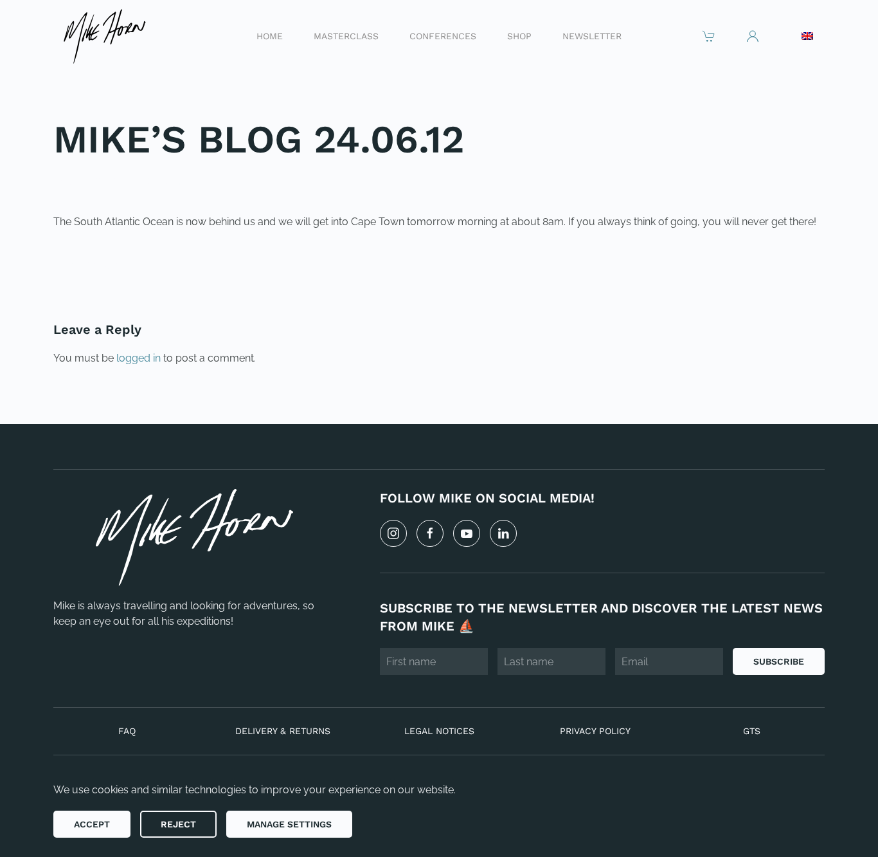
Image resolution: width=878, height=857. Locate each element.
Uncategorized (141, 181)
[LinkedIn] (503, 533)
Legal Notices (439, 731)
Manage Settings (289, 824)
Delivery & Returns (282, 731)
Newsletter (592, 35)
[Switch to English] (807, 36)
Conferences (442, 35)
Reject (178, 824)
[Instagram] (393, 533)
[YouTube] (466, 533)
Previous (94, 265)
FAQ (127, 731)
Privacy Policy (595, 731)
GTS (751, 731)
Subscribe (778, 661)
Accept (92, 824)
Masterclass (346, 35)
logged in (138, 358)
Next (795, 265)
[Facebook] (430, 533)
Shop (519, 35)
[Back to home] (103, 35)
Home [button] (269, 35)
